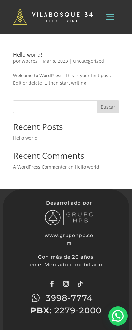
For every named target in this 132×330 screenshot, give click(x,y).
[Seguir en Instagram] (66, 284)
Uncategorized (88, 61)
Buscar (108, 107)
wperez (29, 61)
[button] (118, 316)
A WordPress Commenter (40, 167)
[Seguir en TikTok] (80, 284)
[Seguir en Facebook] (52, 284)
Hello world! (27, 54)
